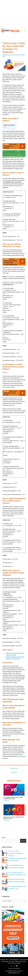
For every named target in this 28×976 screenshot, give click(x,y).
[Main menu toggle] (25, 30)
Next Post (14, 772)
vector (18, 756)
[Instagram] (14, 966)
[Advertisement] (14, 14)
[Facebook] (11, 966)
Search (4, 837)
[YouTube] (16, 966)
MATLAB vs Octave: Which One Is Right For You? (14, 817)
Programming (6, 55)
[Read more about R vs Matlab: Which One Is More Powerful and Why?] (14, 789)
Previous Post (14, 768)
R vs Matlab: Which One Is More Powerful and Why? (13, 798)
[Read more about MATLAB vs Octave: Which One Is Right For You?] (14, 809)
